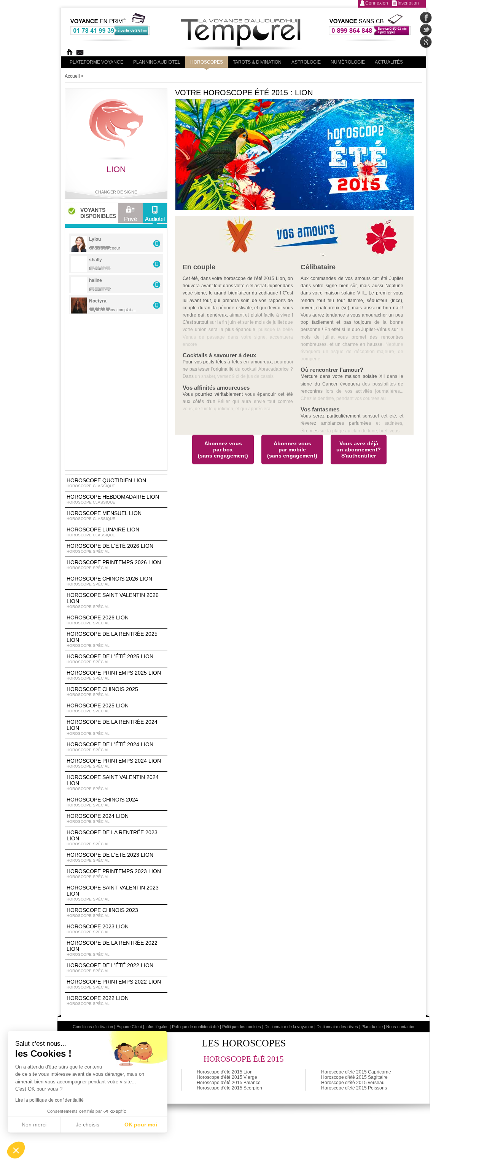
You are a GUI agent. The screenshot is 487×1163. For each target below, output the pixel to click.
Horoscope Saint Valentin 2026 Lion (113, 600)
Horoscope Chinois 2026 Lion (109, 581)
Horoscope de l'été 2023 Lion (110, 857)
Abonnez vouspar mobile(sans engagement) (292, 449)
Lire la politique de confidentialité (49, 1100)
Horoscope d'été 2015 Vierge (227, 1077)
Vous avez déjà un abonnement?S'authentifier (358, 449)
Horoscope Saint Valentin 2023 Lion (113, 893)
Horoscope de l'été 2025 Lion (110, 658)
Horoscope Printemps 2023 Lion (114, 873)
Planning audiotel (156, 62)
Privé (130, 219)
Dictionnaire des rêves (337, 1026)
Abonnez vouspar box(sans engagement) (223, 449)
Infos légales (157, 1026)
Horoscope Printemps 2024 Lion (114, 763)
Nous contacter (400, 1026)
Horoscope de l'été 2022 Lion (110, 967)
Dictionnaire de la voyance (288, 1026)
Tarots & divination (257, 62)
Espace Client (129, 1026)
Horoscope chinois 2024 (102, 802)
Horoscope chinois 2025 (102, 691)
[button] (16, 1150)
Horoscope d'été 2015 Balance (229, 1082)
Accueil (72, 76)
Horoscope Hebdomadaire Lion (113, 499)
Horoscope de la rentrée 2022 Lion (112, 948)
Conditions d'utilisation (93, 1026)
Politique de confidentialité (195, 1026)
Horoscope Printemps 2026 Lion (114, 564)
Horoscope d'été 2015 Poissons (354, 1088)
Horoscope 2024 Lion (98, 818)
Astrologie (306, 62)
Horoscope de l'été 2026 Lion (110, 548)
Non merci (34, 1124)
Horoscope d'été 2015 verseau (353, 1082)
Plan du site (372, 1026)
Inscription (408, 3)
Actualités (389, 62)
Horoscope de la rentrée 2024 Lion (112, 727)
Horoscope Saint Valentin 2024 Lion (113, 782)
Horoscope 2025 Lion (98, 707)
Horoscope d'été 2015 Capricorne (356, 1072)
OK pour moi (140, 1124)
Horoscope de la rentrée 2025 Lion (112, 639)
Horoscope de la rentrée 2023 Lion (112, 837)
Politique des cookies (241, 1026)
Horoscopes (206, 62)
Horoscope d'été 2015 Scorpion (229, 1088)
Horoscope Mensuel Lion (104, 515)
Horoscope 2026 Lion (98, 619)
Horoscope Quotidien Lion (106, 482)
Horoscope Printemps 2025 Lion (114, 675)
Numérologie (348, 62)
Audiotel (155, 219)
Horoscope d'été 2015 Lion (225, 1072)
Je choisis (87, 1124)
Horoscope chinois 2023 (102, 912)
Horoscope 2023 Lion (98, 928)
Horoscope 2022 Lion (98, 1000)
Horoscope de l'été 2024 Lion (110, 746)
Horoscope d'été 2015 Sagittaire (354, 1077)
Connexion (376, 3)
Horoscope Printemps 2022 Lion (114, 984)
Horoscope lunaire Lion (103, 531)
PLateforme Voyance (96, 62)
